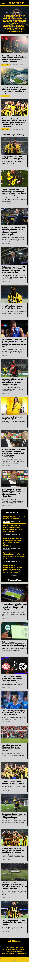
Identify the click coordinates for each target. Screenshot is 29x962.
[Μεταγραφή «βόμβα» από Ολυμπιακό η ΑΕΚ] (14, 406)
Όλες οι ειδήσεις (14, 580)
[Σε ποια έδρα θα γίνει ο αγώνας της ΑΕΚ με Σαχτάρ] (14, 770)
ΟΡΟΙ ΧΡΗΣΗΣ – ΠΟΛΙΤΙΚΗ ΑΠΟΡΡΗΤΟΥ (14, 949)
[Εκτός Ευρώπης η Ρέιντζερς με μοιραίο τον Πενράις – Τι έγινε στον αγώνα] (14, 700)
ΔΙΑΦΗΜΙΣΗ (19, 947)
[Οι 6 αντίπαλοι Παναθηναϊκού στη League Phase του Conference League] (14, 631)
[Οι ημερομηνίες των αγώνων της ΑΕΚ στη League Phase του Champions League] (14, 803)
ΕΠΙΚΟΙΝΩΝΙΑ (10, 947)
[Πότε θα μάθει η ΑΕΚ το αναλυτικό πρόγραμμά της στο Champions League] (14, 837)
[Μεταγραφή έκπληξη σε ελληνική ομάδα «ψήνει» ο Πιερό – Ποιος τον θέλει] (14, 294)
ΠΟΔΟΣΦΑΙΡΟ (5, 64)
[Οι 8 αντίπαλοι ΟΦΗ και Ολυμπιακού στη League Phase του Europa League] (14, 665)
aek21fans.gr (15, 941)
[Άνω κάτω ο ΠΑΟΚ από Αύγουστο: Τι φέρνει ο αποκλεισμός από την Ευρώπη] (14, 734)
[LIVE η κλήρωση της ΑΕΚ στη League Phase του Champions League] (14, 910)
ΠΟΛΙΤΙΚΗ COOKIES (8, 953)
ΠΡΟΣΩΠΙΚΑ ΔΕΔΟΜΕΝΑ (14, 951)
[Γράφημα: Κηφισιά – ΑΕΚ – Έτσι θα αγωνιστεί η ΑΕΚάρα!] (14, 146)
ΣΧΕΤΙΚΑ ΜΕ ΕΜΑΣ (21, 953)
